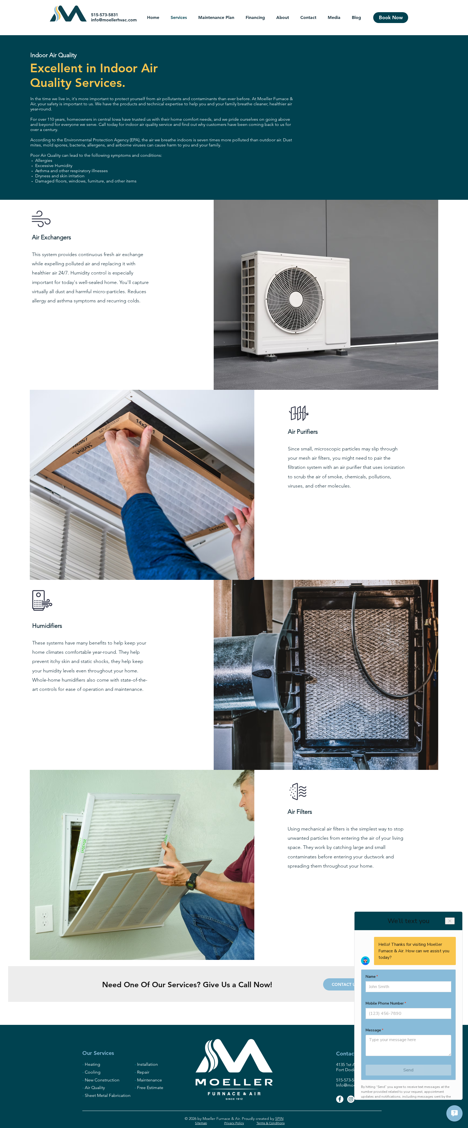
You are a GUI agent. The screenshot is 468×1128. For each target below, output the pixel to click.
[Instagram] (351, 1099)
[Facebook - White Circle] (339, 1099)
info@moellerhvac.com (114, 19)
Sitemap (201, 1123)
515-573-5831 (104, 14)
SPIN (279, 1118)
